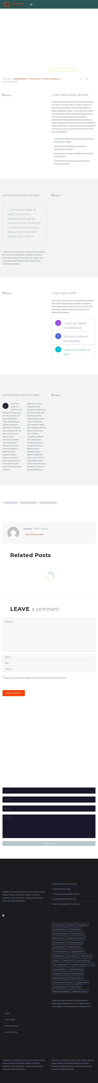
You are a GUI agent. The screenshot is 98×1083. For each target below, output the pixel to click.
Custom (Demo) (77, 933)
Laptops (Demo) (59, 969)
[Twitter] (7, 510)
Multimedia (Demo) (60, 978)
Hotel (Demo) (86, 956)
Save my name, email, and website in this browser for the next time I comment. (35, 678)
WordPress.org (11, 1032)
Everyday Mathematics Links (64, 899)
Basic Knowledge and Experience (66, 904)
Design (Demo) (58, 938)
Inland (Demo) (67, 960)
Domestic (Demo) (75, 942)
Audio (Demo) (82, 925)
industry (56, 960)
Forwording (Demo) (60, 951)
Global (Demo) (58, 956)
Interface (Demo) (83, 960)
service (70, 982)
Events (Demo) (59, 947)
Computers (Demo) (60, 933)
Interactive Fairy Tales (62, 889)
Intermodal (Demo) (60, 964)
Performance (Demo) (51, 79)
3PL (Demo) (57, 925)
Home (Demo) (72, 956)
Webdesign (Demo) (79, 991)
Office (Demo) (35, 79)
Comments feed (11, 1026)
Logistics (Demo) (76, 969)
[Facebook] (4, 510)
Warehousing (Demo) (61, 991)
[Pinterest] (11, 510)
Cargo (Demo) (74, 929)
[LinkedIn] (18, 510)
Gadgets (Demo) (77, 951)
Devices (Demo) (59, 942)
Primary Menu (31, 4)
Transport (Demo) (60, 987)
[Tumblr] (14, 510)
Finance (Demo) (11, 503)
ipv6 (92, 964)
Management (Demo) (48, 503)
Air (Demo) (69, 925)
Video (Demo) (75, 987)
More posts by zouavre (34, 534)
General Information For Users (65, 884)
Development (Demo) (76, 938)
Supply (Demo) (81, 982)
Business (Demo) (59, 929)
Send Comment (13, 693)
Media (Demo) (77, 973)
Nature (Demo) (76, 978)
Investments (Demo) (28, 503)
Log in (7, 1013)
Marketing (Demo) (21, 79)
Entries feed (10, 1019)
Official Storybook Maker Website (66, 894)
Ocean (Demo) (58, 982)
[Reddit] (21, 510)
